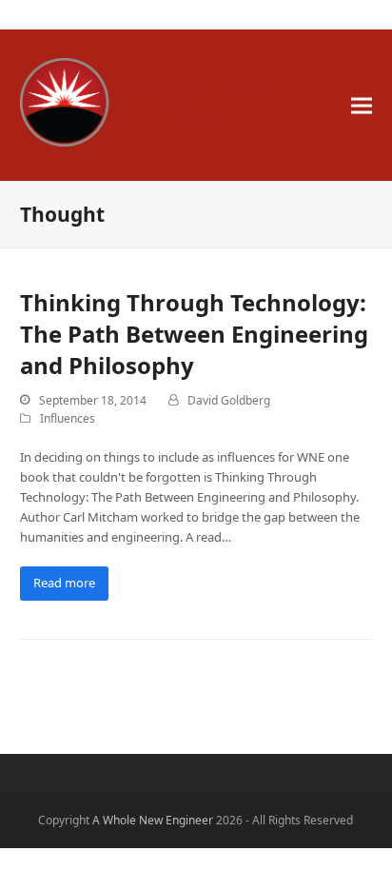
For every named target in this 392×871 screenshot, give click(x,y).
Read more (64, 582)
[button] (361, 105)
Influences (67, 418)
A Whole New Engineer (200, 102)
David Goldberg (228, 400)
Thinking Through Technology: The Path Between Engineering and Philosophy (194, 334)
